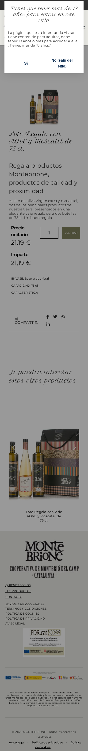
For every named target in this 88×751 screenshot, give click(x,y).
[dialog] (44, 375)
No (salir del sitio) (62, 63)
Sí (26, 63)
